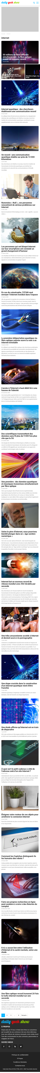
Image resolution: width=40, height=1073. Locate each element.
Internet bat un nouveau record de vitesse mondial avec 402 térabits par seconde (18, 583)
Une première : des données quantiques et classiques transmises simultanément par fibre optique (19, 484)
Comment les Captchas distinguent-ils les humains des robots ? (18, 857)
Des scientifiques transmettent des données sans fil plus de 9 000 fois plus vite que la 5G (19, 436)
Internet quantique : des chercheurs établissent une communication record (18, 110)
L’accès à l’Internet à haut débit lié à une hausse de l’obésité (19, 389)
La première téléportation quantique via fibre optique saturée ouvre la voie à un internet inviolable (19, 340)
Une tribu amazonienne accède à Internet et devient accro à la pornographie (19, 637)
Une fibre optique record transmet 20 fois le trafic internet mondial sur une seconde (20, 995)
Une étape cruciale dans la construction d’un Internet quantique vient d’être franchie (19, 685)
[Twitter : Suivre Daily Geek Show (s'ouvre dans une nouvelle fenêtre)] (21, 1046)
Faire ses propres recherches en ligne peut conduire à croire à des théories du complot (19, 904)
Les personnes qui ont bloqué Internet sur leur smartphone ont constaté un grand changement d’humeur (18, 248)
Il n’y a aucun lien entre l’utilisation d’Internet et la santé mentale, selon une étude (19, 950)
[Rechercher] (34, 3)
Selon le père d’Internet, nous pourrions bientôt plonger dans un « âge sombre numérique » (19, 534)
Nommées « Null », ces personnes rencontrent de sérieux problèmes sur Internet (18, 205)
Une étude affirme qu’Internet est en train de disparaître (19, 728)
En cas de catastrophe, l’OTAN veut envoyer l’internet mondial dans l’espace (19, 293)
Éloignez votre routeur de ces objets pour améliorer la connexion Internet (19, 815)
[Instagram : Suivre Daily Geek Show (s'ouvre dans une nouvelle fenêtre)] (9, 1046)
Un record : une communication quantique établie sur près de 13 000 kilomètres (18, 157)
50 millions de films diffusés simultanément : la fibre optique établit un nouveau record (17, 57)
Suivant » (24, 1015)
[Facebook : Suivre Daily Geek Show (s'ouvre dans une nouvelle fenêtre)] (3, 1046)
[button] (37, 3)
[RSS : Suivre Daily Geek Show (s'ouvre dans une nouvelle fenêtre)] (15, 1046)
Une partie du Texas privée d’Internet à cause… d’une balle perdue (11, 76)
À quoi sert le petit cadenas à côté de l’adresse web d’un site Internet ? (18, 770)
